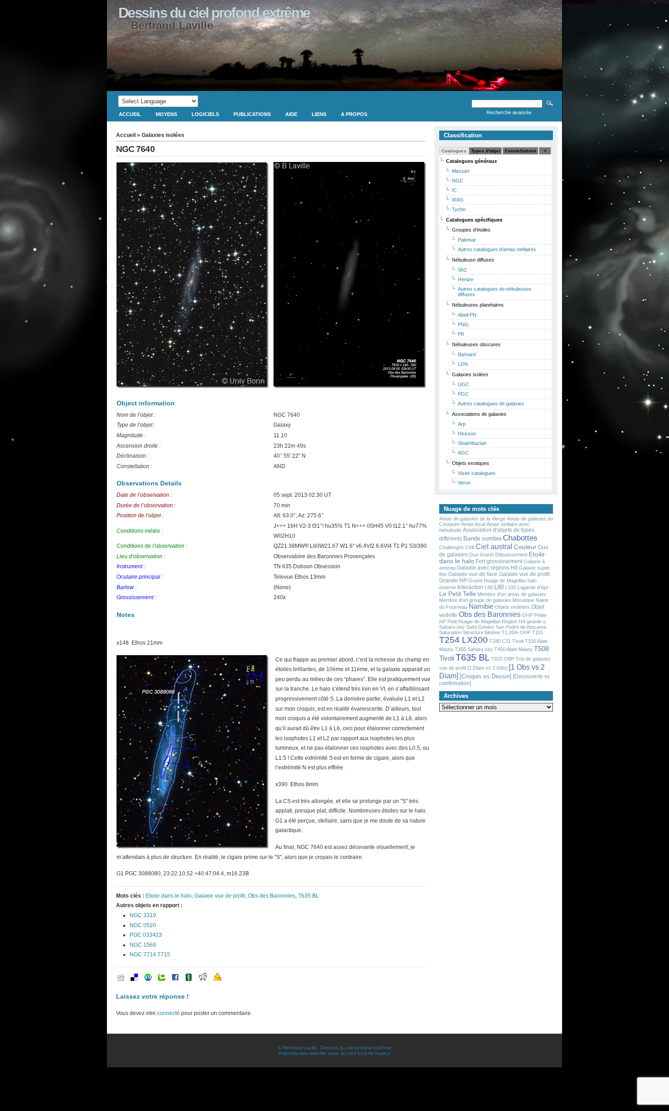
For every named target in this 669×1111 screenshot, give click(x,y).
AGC (463, 452)
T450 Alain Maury (513, 649)
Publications (252, 114)
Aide (291, 114)
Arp (462, 424)
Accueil (130, 114)
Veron (464, 482)
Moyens (166, 114)
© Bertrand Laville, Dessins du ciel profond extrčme (334, 1047)
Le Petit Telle (457, 594)
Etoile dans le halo (169, 896)
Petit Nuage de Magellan (474, 621)
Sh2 (462, 270)
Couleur (525, 547)
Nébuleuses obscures (476, 344)
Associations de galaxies (479, 414)
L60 (489, 587)
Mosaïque (523, 600)
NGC (457, 180)
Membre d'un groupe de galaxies (475, 600)
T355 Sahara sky (474, 649)
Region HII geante (522, 621)
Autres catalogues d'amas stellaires (497, 249)
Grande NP (453, 580)
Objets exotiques (470, 463)
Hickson (467, 433)
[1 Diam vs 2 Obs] (487, 668)
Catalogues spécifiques (474, 219)
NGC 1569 (143, 945)
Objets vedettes (512, 607)
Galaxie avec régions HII (487, 568)
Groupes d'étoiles (471, 229)
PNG (463, 324)
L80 (499, 587)
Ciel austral (494, 546)
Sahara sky (452, 627)
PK (461, 334)
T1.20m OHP (516, 632)
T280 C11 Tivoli (506, 641)
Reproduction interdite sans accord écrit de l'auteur (335, 1053)
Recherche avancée (509, 112)
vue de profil (452, 668)
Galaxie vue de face (472, 574)
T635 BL (308, 896)
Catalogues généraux (471, 161)
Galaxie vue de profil (219, 896)
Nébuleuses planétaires (478, 305)
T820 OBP (502, 659)
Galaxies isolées (163, 135)
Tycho (459, 209)
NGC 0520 (143, 925)
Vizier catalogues (477, 473)
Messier (461, 171)
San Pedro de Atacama (521, 627)
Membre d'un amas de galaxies (511, 594)
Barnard (467, 354)
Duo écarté (481, 554)
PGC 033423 (146, 935)
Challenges (451, 547)
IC (454, 190)
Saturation (450, 632)
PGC (463, 394)
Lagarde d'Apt (532, 587)
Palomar (467, 239)
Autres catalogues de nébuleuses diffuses (495, 291)
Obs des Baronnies (271, 896)
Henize (465, 279)
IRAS (457, 199)
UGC (463, 384)
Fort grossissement (499, 561)
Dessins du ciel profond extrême (214, 13)
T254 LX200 (463, 640)
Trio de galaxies (533, 659)
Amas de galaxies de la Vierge (472, 518)
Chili (469, 547)
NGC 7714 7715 (150, 954)
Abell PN (467, 315)
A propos (354, 114)
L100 (510, 587)
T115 (537, 632)
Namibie (481, 606)
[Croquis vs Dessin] (486, 676)
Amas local (473, 524)
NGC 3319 (143, 915)
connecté (168, 1013)
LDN (463, 364)
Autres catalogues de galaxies (491, 403)
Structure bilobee (481, 632)
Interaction (470, 587)
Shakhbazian (472, 443)
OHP (527, 615)
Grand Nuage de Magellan (497, 580)
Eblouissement (511, 554)
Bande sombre (482, 538)
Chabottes (520, 537)
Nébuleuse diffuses (473, 260)
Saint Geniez (480, 627)
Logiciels (205, 114)
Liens (319, 114)
